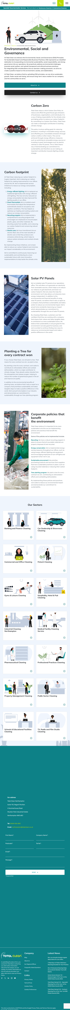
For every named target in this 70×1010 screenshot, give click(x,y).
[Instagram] (12, 978)
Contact (26, 971)
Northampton (7, 45)
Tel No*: (38, 843)
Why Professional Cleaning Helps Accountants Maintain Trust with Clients (57, 970)
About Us (14, 45)
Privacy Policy (28, 979)
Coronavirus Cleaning (60, 8)
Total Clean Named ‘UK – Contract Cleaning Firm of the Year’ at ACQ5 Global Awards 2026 (57, 991)
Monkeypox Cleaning (45, 8)
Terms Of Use (28, 983)
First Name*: (9, 835)
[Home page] (8, 3)
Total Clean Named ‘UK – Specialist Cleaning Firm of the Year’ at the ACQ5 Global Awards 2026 (58, 984)
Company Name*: (42, 835)
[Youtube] (15, 978)
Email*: (7, 852)
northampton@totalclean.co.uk (22, 827)
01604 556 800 (15, 823)
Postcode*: (9, 843)
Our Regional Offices (30, 964)
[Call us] (60, 3)
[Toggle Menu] (66, 3)
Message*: (8, 860)
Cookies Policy (28, 986)
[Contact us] (54, 3)
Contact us (34, 92)
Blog (25, 957)
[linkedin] (8, 978)
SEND (34, 872)
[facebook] (2, 978)
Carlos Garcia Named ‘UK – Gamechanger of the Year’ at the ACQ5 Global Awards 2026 (57, 977)
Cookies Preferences (30, 989)
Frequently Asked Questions (32, 967)
